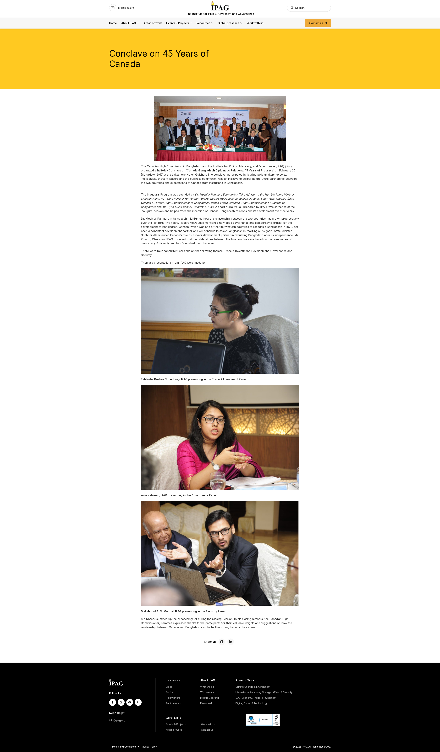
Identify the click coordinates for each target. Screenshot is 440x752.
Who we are (207, 692)
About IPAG (128, 23)
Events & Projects (177, 23)
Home (113, 23)
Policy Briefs (173, 697)
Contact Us (207, 729)
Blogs (169, 686)
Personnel (206, 703)
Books (169, 692)
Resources (203, 23)
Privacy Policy (149, 746)
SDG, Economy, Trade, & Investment (255, 697)
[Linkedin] (231, 642)
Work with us (255, 23)
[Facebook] (222, 642)
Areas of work (153, 23)
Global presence (228, 23)
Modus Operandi (209, 697)
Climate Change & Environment (252, 686)
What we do (207, 686)
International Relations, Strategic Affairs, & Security (263, 692)
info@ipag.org (117, 720)
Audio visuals (173, 703)
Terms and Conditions (124, 746)
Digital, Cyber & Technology (251, 703)
